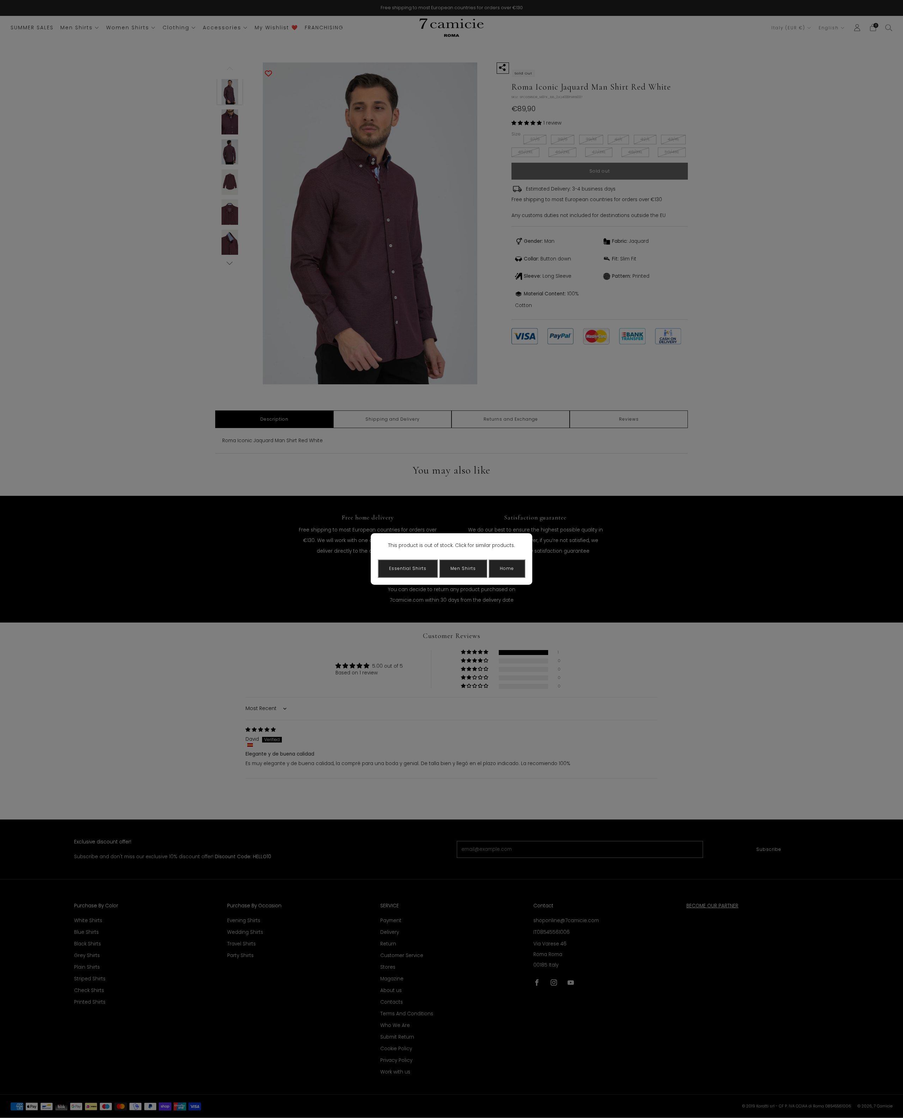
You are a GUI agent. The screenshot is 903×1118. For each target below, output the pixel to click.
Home (507, 568)
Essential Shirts (407, 568)
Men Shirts (463, 568)
